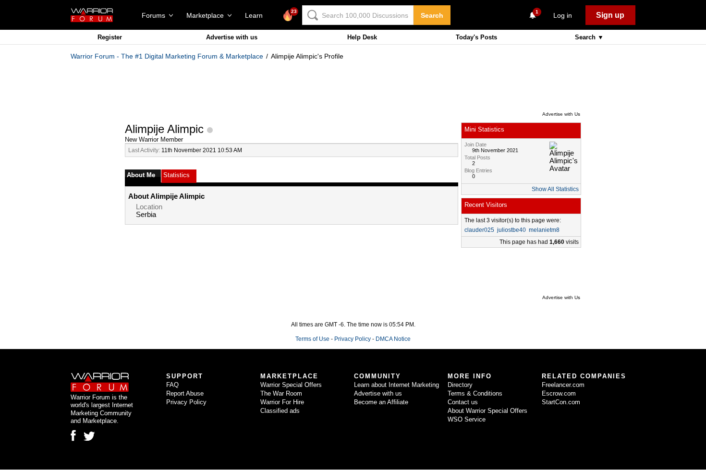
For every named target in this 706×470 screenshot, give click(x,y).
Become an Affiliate (381, 402)
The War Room (281, 393)
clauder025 (479, 230)
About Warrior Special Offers (487, 410)
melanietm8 (544, 230)
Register (109, 37)
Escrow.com (559, 393)
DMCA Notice (393, 339)
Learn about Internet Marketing (396, 384)
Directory (460, 384)
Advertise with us (231, 37)
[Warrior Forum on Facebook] (73, 435)
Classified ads (280, 410)
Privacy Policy (352, 339)
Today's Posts (476, 37)
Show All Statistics (555, 189)
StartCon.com (561, 402)
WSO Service (467, 419)
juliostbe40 (511, 230)
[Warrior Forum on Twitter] (89, 436)
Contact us (463, 402)
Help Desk (362, 37)
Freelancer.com (563, 384)
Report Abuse (185, 393)
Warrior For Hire (282, 402)
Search (432, 15)
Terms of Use (312, 339)
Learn (256, 15)
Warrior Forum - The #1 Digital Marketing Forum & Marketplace (167, 56)
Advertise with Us (561, 114)
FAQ (172, 384)
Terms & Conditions (475, 393)
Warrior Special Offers (291, 384)
